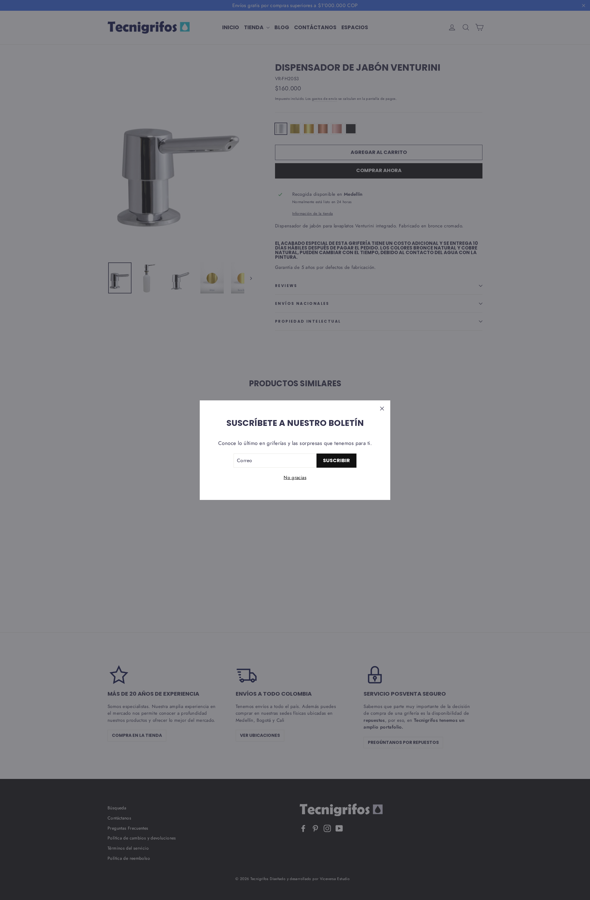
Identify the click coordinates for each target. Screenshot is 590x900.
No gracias (295, 477)
